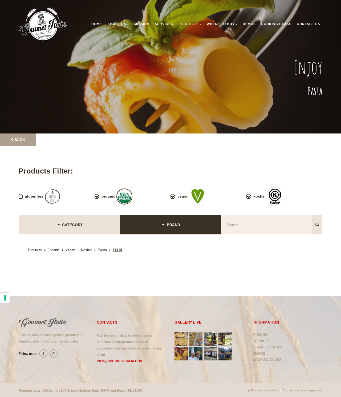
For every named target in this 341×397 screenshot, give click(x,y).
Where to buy (221, 24)
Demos (249, 24)
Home (96, 24)
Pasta (102, 250)
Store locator (267, 347)
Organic (54, 250)
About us (116, 24)
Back (19, 139)
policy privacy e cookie (263, 390)
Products (188, 24)
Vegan (70, 250)
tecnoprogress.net (311, 390)
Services (164, 24)
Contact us (308, 24)
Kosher (86, 250)
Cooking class (276, 24)
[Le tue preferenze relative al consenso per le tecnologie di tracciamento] (5, 298)
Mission (141, 24)
